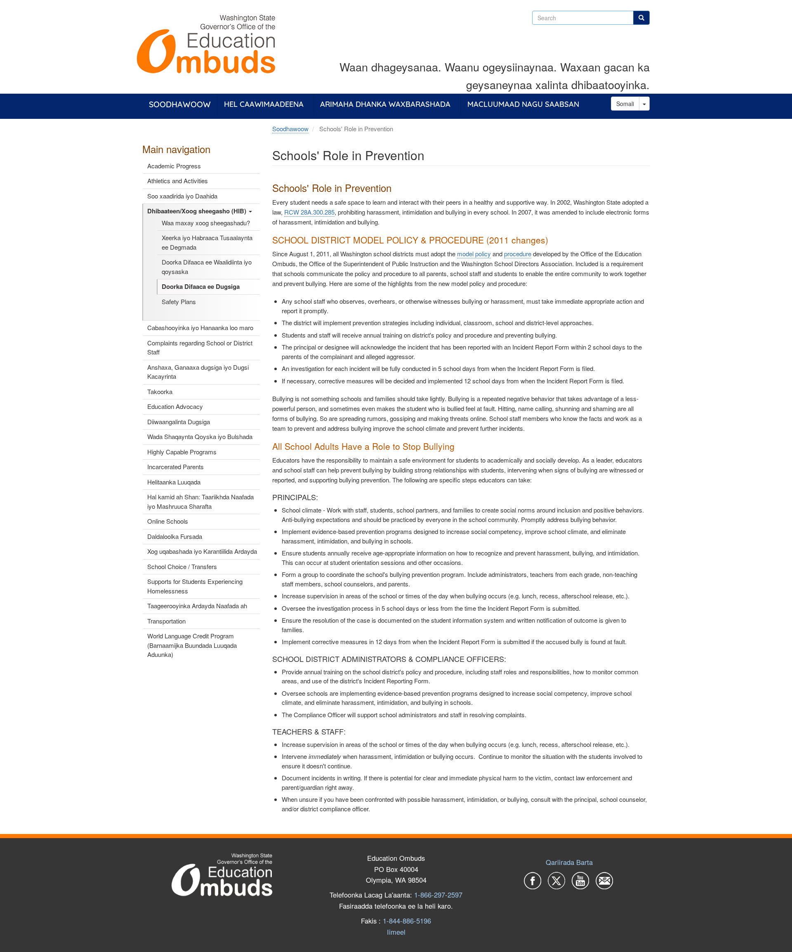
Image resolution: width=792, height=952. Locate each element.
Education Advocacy (175, 406)
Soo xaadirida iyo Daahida (182, 195)
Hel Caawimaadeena (264, 104)
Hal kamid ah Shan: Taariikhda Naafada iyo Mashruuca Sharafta (200, 501)
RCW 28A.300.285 (309, 212)
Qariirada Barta (569, 862)
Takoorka (159, 391)
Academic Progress (174, 165)
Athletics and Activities (177, 180)
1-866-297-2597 (438, 895)
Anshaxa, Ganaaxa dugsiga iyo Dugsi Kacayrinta (198, 372)
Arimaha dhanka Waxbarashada (385, 104)
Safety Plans (179, 301)
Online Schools (167, 521)
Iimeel (396, 932)
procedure (517, 253)
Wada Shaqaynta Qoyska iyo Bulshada (199, 436)
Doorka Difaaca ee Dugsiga (201, 286)
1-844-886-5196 (407, 921)
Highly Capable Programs (182, 451)
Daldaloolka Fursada (174, 536)
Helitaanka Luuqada (173, 481)
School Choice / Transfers (182, 566)
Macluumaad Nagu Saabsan (523, 104)
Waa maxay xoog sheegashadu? (206, 222)
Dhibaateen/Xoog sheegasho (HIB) (197, 210)
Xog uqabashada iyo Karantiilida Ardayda (202, 551)
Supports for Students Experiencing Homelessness (195, 586)
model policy (474, 253)
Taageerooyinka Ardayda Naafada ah (197, 605)
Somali (625, 103)
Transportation (166, 621)
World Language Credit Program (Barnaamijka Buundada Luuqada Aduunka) (192, 645)
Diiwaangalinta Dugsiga (178, 421)
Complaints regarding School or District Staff (199, 347)
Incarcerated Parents (175, 466)
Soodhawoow (180, 104)
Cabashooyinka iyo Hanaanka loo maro (200, 327)
